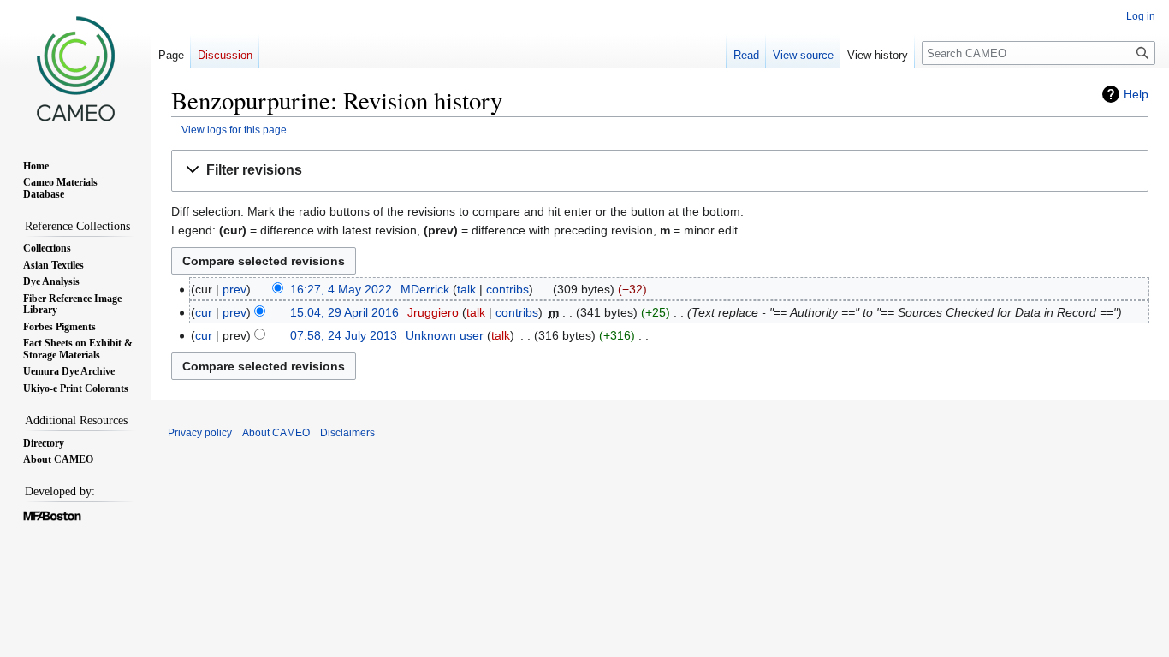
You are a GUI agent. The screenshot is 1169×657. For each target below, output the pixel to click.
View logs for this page (234, 129)
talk (466, 289)
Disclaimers (347, 433)
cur (203, 312)
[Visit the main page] (75, 68)
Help (1136, 94)
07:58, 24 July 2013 (343, 335)
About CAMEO (276, 433)
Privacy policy (200, 433)
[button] (660, 170)
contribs (507, 289)
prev (234, 289)
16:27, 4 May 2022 (341, 289)
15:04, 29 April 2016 (344, 312)
